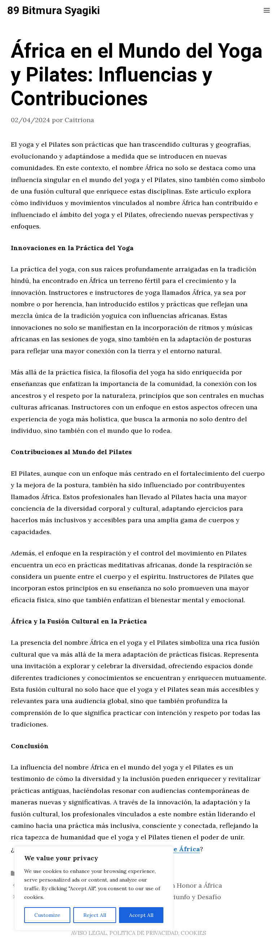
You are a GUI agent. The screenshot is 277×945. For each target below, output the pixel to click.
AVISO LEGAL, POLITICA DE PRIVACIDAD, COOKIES (138, 933)
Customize (47, 915)
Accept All (141, 915)
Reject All (94, 915)
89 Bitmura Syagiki (53, 11)
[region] (93, 888)
